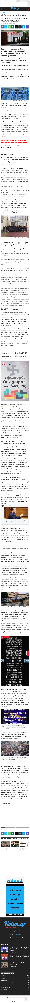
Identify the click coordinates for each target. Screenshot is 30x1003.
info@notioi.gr (18, 934)
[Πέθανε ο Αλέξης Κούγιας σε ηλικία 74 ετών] (15, 844)
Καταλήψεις (8, 827)
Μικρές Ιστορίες (4, 980)
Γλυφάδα (3, 978)
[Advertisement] (15, 4)
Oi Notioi (4, 23)
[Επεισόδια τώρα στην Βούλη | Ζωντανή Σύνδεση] (5, 844)
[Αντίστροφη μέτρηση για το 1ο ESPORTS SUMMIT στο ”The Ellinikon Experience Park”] (4, 957)
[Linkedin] (12, 26)
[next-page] (16, 852)
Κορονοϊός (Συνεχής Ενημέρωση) (8, 982)
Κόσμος (2, 985)
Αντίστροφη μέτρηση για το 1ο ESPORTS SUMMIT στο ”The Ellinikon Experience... (19, 956)
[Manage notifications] (26, 999)
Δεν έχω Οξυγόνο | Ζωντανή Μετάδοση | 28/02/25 (24, 848)
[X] (19, 937)
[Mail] (16, 937)
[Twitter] (5, 26)
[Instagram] (10, 937)
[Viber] (27, 26)
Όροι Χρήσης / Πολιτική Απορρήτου (9, 997)
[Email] (16, 26)
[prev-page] (14, 852)
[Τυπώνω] (20, 26)
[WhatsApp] (9, 26)
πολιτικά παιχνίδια (19, 827)
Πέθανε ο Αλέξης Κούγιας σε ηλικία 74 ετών (15, 848)
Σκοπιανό (26, 827)
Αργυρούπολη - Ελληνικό (6, 987)
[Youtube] (22, 937)
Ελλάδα (2, 12)
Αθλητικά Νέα (4, 989)
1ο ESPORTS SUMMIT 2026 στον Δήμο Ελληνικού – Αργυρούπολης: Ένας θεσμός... (19, 949)
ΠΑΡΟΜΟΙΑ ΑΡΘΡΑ (6, 838)
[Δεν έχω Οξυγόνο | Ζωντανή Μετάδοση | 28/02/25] (24, 844)
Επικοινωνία (15, 999)
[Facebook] (2, 26)
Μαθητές (13, 827)
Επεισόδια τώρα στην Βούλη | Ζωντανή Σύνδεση (4, 848)
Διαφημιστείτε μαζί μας (23, 997)
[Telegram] (23, 26)
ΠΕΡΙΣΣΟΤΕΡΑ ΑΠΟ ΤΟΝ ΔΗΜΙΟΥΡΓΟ (20, 838)
